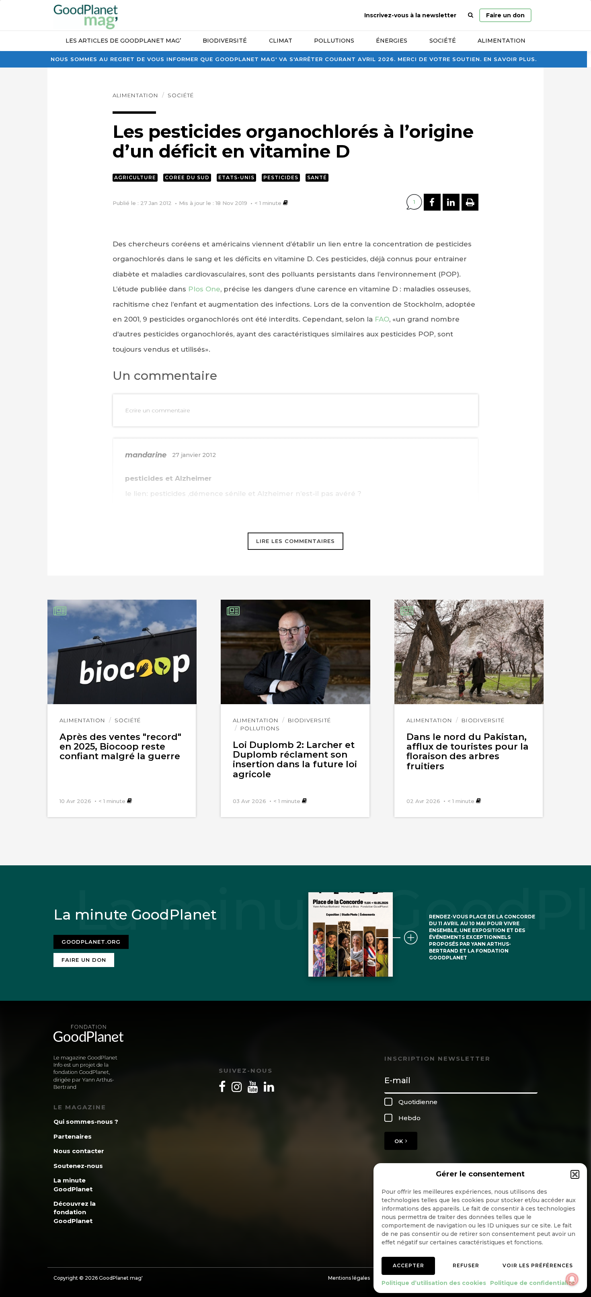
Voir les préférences (538, 1265)
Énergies (391, 40)
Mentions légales (349, 1278)
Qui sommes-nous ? (85, 1121)
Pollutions (334, 40)
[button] (575, 1174)
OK (399, 1141)
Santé (317, 177)
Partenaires (72, 1136)
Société (442, 40)
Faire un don (505, 15)
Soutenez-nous (78, 1166)
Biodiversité (225, 40)
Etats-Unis (236, 177)
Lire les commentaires (295, 541)
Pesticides (280, 177)
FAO (381, 319)
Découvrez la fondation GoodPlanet (74, 1212)
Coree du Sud (187, 177)
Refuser (466, 1265)
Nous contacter (78, 1151)
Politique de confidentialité (532, 1283)
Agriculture (135, 177)
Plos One (204, 289)
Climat (280, 40)
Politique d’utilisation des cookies (434, 1283)
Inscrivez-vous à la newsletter (410, 15)
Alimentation (501, 40)
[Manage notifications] (572, 1279)
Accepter (408, 1265)
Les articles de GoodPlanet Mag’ (123, 40)
